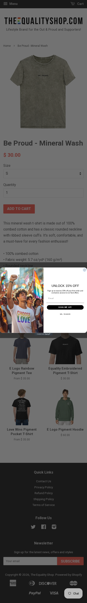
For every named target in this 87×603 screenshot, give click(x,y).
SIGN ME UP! (65, 307)
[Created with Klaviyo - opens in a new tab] (43, 334)
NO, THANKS (65, 314)
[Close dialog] (84, 270)
